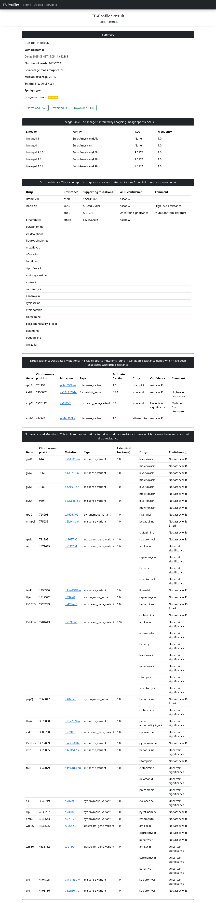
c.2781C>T (71, 819)
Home (27, 5)
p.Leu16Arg (72, 890)
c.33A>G (70, 597)
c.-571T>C (71, 622)
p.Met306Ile (67, 418)
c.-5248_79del (68, 392)
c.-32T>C (70, 732)
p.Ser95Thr (72, 487)
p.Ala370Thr (72, 743)
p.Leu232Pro (73, 590)
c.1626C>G (71, 514)
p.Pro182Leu (73, 768)
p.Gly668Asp (72, 501)
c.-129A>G (71, 604)
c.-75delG (71, 826)
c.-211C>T (71, 846)
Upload (38, 5)
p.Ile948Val (72, 521)
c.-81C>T (65, 403)
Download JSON (84, 108)
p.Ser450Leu (68, 385)
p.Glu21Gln (72, 473)
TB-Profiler (11, 4)
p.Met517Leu (73, 750)
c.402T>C (70, 699)
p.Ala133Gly (72, 879)
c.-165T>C (71, 539)
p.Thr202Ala (72, 721)
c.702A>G (71, 801)
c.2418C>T (71, 812)
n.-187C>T (71, 546)
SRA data (51, 5)
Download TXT (60, 108)
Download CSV (36, 108)
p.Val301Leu (72, 459)
